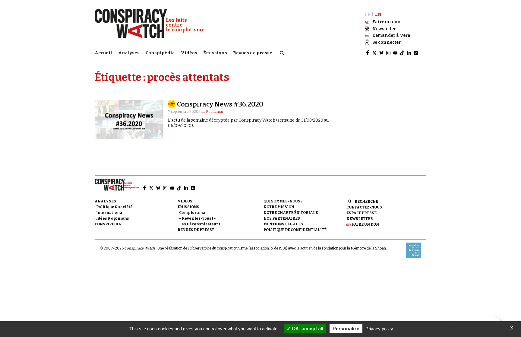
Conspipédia (160, 53)
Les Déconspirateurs (199, 224)
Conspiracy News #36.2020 (220, 104)
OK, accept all (307, 328)
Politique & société (114, 207)
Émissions (215, 53)
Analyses (129, 53)
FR (368, 14)
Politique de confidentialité (295, 230)
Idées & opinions (112, 218)
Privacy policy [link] (379, 328)
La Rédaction (212, 112)
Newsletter (359, 219)
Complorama (192, 213)
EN (378, 14)
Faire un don (365, 224)
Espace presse (361, 213)
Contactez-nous (364, 207)
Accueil (103, 53)
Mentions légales (283, 224)
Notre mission (279, 207)
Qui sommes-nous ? (283, 201)
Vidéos (189, 53)
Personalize (346, 328)
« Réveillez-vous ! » (197, 218)
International (110, 213)
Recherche (366, 201)
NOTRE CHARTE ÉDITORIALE (291, 213)
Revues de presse (252, 53)
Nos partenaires (282, 218)
